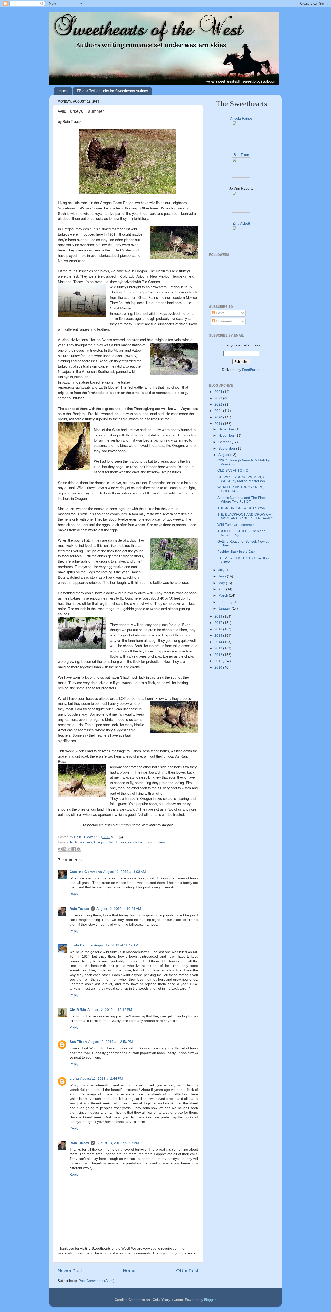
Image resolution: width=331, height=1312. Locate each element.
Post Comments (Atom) (97, 1281)
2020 (218, 417)
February (225, 602)
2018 (218, 616)
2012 (218, 655)
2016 (218, 629)
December (226, 429)
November (226, 435)
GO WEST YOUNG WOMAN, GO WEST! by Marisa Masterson (242, 479)
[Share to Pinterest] (78, 849)
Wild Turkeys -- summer (235, 524)
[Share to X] (69, 849)
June (222, 576)
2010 (218, 667)
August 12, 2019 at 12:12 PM (109, 1009)
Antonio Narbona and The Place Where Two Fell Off (242, 499)
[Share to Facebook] (73, 849)
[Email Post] (121, 837)
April (222, 589)
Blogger (210, 1300)
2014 (218, 642)
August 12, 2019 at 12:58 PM (110, 1042)
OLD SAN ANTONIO (232, 470)
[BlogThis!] (64, 849)
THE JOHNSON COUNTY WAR (241, 508)
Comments (224, 321)
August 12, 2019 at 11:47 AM (116, 945)
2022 (218, 404)
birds (74, 842)
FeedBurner (251, 370)
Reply (74, 894)
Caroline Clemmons (86, 872)
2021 (218, 411)
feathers (85, 842)
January (225, 608)
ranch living (137, 842)
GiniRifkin (78, 1009)
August (224, 455)
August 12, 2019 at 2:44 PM (101, 1078)
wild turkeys (157, 842)
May (222, 583)
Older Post (187, 1270)
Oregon (100, 842)
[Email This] (60, 849)
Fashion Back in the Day (236, 551)
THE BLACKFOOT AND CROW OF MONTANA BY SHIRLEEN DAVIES (245, 516)
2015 (218, 635)
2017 (218, 623)
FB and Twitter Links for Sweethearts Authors (112, 91)
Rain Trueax (84, 837)
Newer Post (70, 1270)
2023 (218, 398)
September (227, 448)
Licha (74, 1078)
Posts (219, 313)
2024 (218, 391)
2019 (218, 424)
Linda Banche (81, 945)
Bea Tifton (78, 1042)
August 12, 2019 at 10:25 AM (118, 909)
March (223, 595)
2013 (218, 648)
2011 (218, 661)
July (221, 570)
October (225, 442)
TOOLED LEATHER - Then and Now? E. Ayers (241, 533)
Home (63, 91)
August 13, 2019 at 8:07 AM (117, 1143)
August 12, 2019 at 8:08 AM (124, 872)
